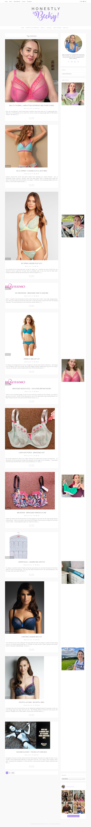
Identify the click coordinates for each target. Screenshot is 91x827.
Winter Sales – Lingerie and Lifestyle (31, 562)
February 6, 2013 (28, 515)
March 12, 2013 (28, 296)
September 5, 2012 (28, 705)
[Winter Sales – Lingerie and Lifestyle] (18, 545)
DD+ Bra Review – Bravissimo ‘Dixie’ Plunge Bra (31, 293)
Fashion (49, 27)
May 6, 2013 (28, 266)
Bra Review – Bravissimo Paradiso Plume (31, 513)
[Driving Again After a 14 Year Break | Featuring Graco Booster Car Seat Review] (73, 225)
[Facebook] (69, 62)
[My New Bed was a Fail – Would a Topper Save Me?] (73, 572)
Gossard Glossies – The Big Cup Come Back (31, 752)
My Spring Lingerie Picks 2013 (31, 263)
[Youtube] (75, 62)
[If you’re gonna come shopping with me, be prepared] (67, 796)
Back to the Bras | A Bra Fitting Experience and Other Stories (31, 105)
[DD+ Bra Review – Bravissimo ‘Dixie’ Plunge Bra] (15, 286)
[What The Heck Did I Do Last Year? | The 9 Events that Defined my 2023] (73, 658)
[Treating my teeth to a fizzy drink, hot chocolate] (67, 808)
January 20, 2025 (28, 108)
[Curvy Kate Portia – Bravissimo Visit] (30, 428)
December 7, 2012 (28, 639)
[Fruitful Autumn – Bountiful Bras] (24, 677)
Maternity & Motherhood (32, 27)
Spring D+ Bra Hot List (32, 359)
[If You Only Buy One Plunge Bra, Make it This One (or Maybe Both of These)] (73, 93)
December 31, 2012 (28, 564)
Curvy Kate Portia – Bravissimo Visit (32, 453)
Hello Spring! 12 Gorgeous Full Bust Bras (31, 171)
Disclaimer (29, 1)
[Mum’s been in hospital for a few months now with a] (79, 796)
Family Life (65, 27)
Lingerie (8, 101)
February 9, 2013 (28, 455)
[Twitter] (81, 1)
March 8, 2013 (28, 361)
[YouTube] (83, 1)
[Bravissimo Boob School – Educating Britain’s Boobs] (15, 381)
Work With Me (17, 1)
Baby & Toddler (57, 27)
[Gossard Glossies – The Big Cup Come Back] (27, 735)
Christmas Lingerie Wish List (31, 637)
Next (13, 772)
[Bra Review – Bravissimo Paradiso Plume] (30, 490)
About (10, 1)
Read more (31, 117)
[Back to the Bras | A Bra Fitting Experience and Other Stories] (31, 70)
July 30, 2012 (28, 754)
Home (6, 1)
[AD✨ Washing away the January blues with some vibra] (79, 808)
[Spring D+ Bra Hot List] (26, 334)
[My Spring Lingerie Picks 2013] (31, 225)
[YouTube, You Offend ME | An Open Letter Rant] (73, 485)
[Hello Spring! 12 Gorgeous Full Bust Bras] (26, 146)
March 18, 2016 (28, 173)
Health (43, 27)
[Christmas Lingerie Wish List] (24, 607)
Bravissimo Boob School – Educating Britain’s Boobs (31, 389)
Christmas (8, 632)
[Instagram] (85, 1)
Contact (24, 1)
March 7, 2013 (28, 391)
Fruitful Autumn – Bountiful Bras (31, 702)
